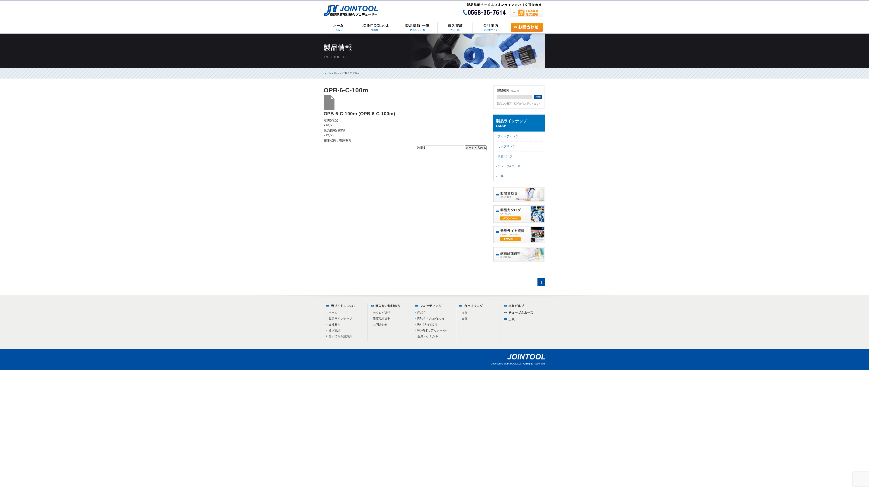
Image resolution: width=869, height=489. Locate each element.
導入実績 (334, 330)
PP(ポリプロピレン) (430, 318)
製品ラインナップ (340, 318)
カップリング (506, 146)
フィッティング (508, 136)
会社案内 (334, 324)
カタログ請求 (382, 312)
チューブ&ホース (509, 166)
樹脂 (465, 312)
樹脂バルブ (505, 156)
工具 (501, 176)
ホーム (327, 73)
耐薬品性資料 (382, 318)
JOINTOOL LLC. (513, 363)
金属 (465, 318)
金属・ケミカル (427, 336)
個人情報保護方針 (340, 336)
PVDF (421, 312)
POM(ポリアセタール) (431, 330)
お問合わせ (380, 324)
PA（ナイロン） (428, 324)
